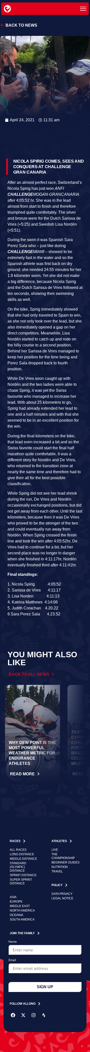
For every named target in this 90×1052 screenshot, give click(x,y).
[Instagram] (33, 1015)
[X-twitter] (23, 1015)
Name (12, 941)
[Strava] (43, 1015)
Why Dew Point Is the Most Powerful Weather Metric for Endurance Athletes (32, 753)
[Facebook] (13, 1015)
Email (12, 960)
